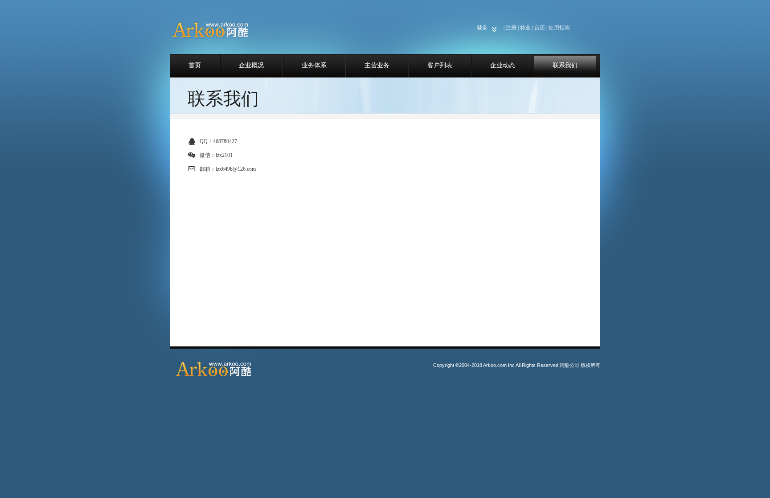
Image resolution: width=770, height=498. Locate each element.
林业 (525, 28)
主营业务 (377, 65)
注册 (511, 28)
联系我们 (565, 65)
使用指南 (559, 28)
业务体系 (314, 65)
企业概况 (251, 65)
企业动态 (502, 65)
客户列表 (439, 65)
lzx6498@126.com (236, 169)
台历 (539, 28)
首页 (194, 65)
